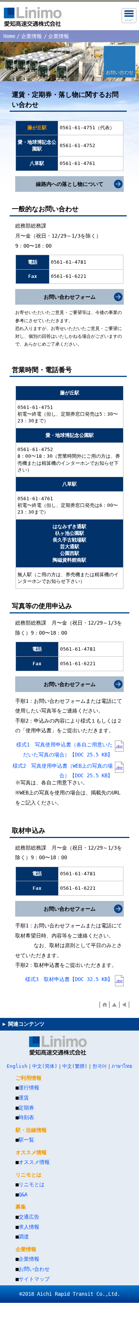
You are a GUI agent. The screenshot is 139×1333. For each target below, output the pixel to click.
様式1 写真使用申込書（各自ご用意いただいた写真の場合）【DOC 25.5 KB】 (64, 747)
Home (9, 36)
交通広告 (29, 1217)
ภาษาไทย (122, 1066)
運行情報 (29, 1088)
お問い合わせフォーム (70, 297)
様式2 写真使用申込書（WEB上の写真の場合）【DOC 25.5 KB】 (63, 768)
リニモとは (31, 1184)
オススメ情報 (34, 1162)
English (17, 1066)
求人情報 (29, 1227)
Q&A (23, 1194)
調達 (24, 1237)
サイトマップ (34, 1279)
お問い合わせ (34, 1269)
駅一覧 (26, 1140)
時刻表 (26, 1117)
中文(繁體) (74, 1066)
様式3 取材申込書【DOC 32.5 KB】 (69, 979)
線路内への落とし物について (69, 184)
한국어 (99, 1066)
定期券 (26, 1108)
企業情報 (31, 36)
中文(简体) (44, 1066)
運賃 (24, 1098)
